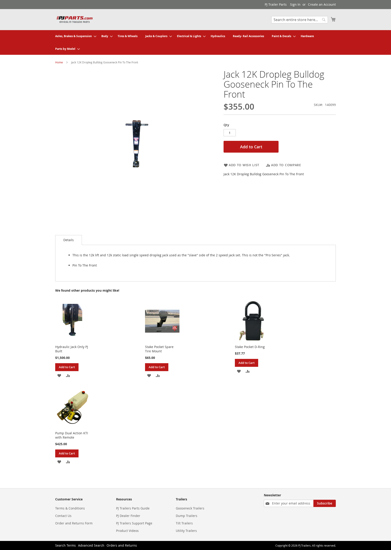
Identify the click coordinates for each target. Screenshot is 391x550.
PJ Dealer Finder (128, 516)
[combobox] (299, 19)
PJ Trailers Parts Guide (133, 508)
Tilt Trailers (184, 523)
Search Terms (65, 545)
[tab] (68, 240)
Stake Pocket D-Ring (250, 347)
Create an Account (322, 4)
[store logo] (74, 19)
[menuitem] (74, 36)
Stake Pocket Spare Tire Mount (159, 349)
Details (68, 240)
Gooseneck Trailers (190, 508)
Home (59, 62)
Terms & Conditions (70, 508)
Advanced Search (91, 545)
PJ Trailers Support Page (134, 523)
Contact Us (63, 516)
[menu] (195, 42)
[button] (59, 375)
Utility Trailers (186, 530)
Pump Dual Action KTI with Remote (71, 435)
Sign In (295, 4)
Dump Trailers (186, 516)
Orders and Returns (122, 545)
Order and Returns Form (74, 523)
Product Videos (127, 530)
